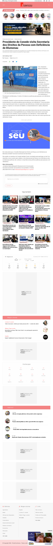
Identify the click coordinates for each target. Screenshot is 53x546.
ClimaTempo (45, 256)
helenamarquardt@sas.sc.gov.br (24, 169)
